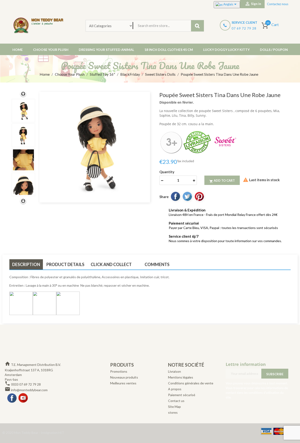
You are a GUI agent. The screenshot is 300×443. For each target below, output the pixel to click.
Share (175, 196)
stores (173, 412)
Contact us (176, 401)
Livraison (174, 371)
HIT (61, 433)
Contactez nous (277, 4)
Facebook (12, 398)
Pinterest (199, 196)
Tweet (187, 196)
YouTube (23, 398)
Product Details (65, 264)
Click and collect (111, 264)
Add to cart (222, 181)
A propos (174, 389)
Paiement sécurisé (181, 395)
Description (26, 264)
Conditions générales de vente (190, 383)
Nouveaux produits (124, 377)
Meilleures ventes (123, 383)
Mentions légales (180, 377)
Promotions (118, 371)
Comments (157, 264)
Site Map (174, 407)
